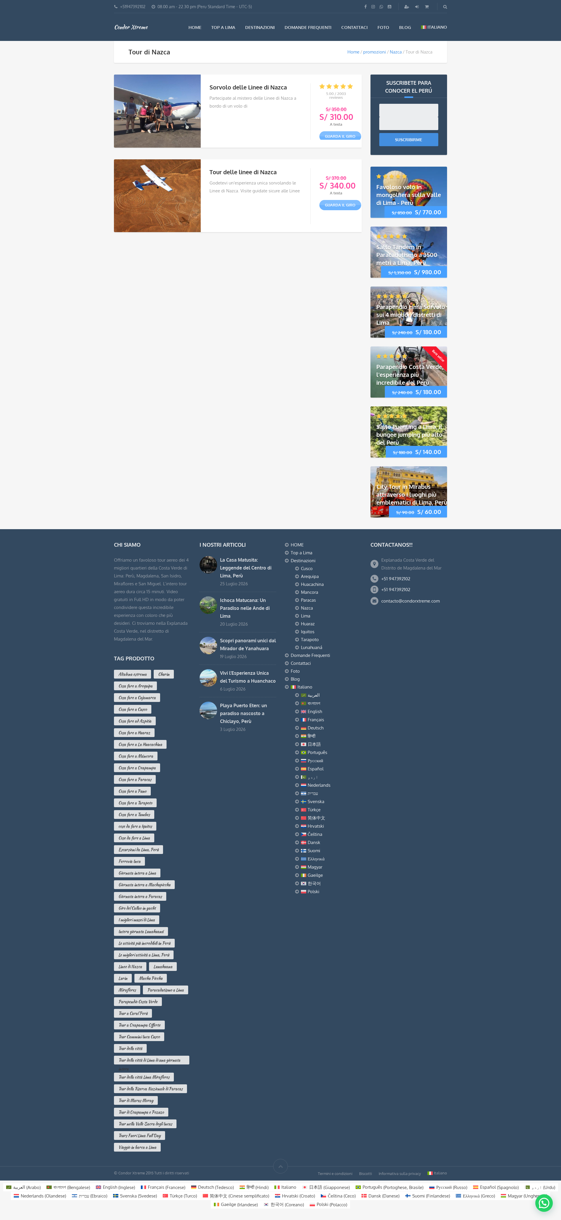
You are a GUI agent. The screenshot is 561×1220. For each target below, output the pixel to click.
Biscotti (365, 1173)
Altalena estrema (132, 674)
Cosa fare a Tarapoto (135, 803)
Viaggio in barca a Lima (137, 1147)
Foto (383, 27)
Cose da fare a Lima (134, 838)
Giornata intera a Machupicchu (144, 885)
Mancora (309, 592)
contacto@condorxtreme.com (410, 601)
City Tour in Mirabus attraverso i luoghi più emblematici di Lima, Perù (411, 494)
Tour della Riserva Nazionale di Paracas (150, 1089)
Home (353, 52)
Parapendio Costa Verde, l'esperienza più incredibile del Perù (410, 374)
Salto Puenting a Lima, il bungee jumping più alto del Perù (409, 434)
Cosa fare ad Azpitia (134, 721)
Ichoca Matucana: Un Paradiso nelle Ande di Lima (245, 608)
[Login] (417, 6)
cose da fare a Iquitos (135, 826)
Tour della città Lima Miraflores (143, 1077)
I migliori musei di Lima (136, 920)
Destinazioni (260, 27)
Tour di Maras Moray (135, 1100)
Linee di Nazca (130, 966)
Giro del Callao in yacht (137, 908)
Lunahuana (162, 966)
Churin (163, 674)
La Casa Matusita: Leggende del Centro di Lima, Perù (245, 568)
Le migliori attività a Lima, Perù (143, 955)
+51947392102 (133, 6)
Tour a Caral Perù (133, 1013)
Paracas (308, 600)
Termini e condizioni (335, 1173)
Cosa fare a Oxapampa (137, 768)
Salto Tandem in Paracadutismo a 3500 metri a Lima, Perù (406, 254)
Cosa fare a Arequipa (135, 686)
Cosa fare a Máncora (135, 756)
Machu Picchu (150, 978)
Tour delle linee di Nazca (243, 172)
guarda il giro (340, 136)
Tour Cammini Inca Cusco (139, 1037)
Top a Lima (223, 27)
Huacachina (312, 584)
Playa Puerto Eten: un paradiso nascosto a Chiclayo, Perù (243, 713)
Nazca (396, 52)
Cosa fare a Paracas (134, 779)
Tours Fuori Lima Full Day (139, 1135)
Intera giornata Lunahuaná (141, 931)
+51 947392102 (395, 578)
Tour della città (130, 1048)
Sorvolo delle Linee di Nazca (248, 87)
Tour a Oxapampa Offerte (139, 1025)
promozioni (374, 52)
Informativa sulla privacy (400, 1173)
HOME (194, 27)
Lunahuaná (311, 647)
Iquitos (307, 631)
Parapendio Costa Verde (137, 1002)
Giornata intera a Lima (137, 873)
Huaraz (308, 624)
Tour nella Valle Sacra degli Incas (145, 1124)
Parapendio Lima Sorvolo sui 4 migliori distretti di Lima (410, 314)
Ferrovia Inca (129, 861)
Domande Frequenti (308, 27)
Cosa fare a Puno (132, 791)
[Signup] (407, 6)
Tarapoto (310, 639)
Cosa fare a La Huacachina (140, 744)
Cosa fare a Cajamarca (137, 697)
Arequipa (310, 576)
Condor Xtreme (131, 27)
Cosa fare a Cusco (132, 709)
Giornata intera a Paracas (140, 896)
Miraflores (127, 990)
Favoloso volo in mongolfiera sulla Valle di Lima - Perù (408, 194)
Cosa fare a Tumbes (134, 814)
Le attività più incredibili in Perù (144, 943)
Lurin (122, 978)
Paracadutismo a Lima (165, 990)
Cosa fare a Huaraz (134, 733)
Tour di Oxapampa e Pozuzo (141, 1112)
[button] (544, 1203)
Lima (305, 616)
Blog (405, 27)
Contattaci (354, 27)
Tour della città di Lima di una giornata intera (149, 1060)
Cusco (307, 568)
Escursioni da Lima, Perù (138, 850)
